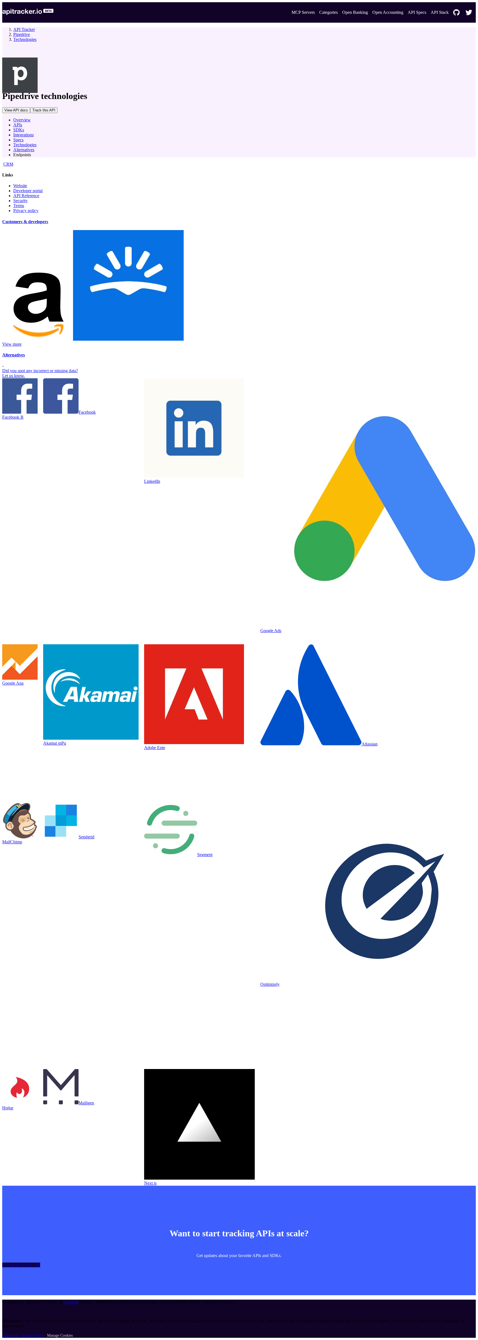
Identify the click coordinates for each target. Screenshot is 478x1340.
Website (20, 185)
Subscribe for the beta (21, 1265)
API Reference (26, 195)
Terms (18, 205)
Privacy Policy (32, 1335)
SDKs (18, 129)
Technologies (25, 39)
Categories (328, 12)
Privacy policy (25, 210)
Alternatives (23, 149)
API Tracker (24, 29)
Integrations (23, 134)
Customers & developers (25, 221)
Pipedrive (21, 34)
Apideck (71, 1302)
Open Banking (355, 12)
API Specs (417, 12)
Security (20, 200)
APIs (17, 124)
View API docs (16, 110)
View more (12, 344)
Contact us (10, 1335)
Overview (22, 120)
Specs (18, 139)
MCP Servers (303, 12)
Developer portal (28, 190)
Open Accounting (387, 12)
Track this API (43, 110)
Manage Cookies (60, 1335)
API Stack (440, 12)
